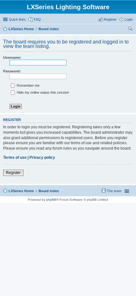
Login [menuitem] (129, 19)
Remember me (28, 85)
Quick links (17, 19)
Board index (49, 191)
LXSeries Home (21, 191)
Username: (12, 57)
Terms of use (15, 157)
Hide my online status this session (42, 92)
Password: (12, 71)
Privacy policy (42, 157)
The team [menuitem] (114, 191)
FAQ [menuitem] (37, 19)
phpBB (51, 199)
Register (13, 173)
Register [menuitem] (110, 19)
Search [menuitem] (130, 29)
